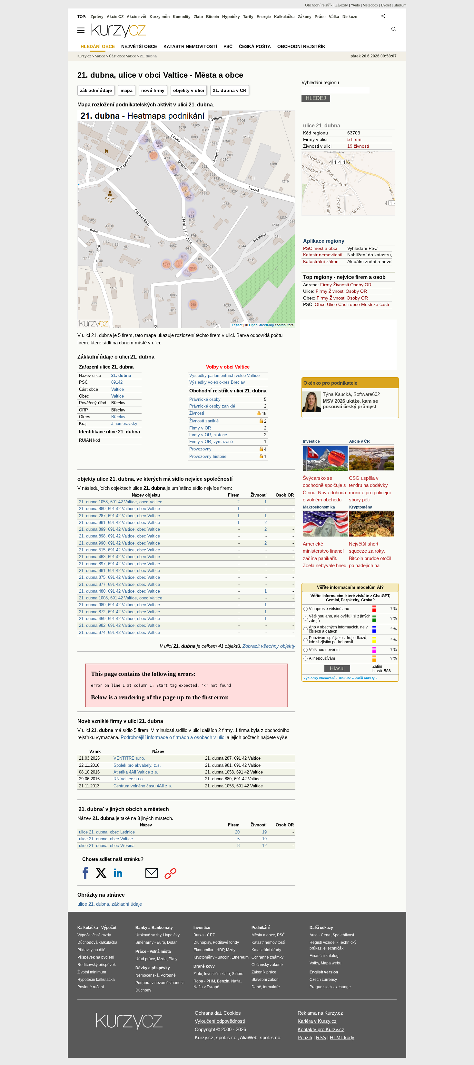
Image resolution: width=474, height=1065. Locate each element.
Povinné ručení (90, 987)
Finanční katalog (324, 955)
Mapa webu (331, 963)
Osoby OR (360, 284)
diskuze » (346, 678)
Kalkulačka (284, 17)
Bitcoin (212, 17)
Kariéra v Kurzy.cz (317, 1021)
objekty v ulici (188, 90)
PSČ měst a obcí (320, 248)
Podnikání (261, 927)
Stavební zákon (265, 979)
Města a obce (263, 935)
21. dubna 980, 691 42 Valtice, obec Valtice (119, 604)
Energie (264, 17)
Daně (256, 987)
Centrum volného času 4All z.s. (143, 786)
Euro (161, 942)
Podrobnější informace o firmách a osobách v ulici (173, 737)
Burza (198, 935)
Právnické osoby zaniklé (212, 406)
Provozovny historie (207, 456)
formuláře (271, 987)
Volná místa (160, 951)
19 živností (358, 146)
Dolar (172, 942)
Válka (334, 17)
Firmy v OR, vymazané (211, 441)
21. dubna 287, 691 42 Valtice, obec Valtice (119, 515)
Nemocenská (147, 975)
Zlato (198, 17)
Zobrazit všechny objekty (268, 646)
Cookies (232, 1013)
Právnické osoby (205, 399)
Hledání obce (98, 46)
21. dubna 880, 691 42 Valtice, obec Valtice (119, 508)
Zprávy (97, 17)
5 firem (354, 139)
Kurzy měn (160, 17)
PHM (210, 981)
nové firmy (152, 90)
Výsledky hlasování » (320, 678)
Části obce (349, 304)
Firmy (326, 284)
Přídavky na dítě (91, 950)
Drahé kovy (204, 966)
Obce (320, 304)
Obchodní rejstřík (318, 5)
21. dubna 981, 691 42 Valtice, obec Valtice (119, 522)
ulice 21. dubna (321, 125)
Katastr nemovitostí (322, 254)
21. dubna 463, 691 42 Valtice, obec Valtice (119, 556)
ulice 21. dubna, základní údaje (109, 904)
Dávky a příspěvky (152, 968)
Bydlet (386, 5)
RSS (321, 1037)
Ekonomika (203, 950)
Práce (320, 17)
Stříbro (237, 973)
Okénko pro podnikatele (330, 383)
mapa (127, 90)
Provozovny (200, 449)
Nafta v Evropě (206, 987)
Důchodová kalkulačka (97, 942)
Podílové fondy (226, 942)
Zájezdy (341, 5)
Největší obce (139, 46)
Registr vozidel (323, 942)
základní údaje (96, 90)
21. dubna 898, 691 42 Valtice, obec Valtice (119, 536)
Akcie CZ (115, 17)
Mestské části (375, 304)
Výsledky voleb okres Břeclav (217, 382)
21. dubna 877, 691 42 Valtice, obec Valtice (119, 584)
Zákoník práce (264, 972)
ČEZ (211, 935)
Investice (311, 441)
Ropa (198, 981)
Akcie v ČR (359, 441)
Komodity (182, 17)
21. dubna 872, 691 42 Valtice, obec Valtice (119, 611)
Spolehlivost (343, 935)
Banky (141, 927)
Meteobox (370, 5)
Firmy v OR (200, 428)
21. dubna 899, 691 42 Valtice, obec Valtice (119, 529)
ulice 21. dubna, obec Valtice (106, 838)
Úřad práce (145, 959)
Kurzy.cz (84, 56)
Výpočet (108, 927)
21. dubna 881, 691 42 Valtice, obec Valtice (119, 570)
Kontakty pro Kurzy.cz (321, 1029)
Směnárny (144, 942)
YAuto (355, 5)
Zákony (304, 17)
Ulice (332, 304)
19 (264, 832)
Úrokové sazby (148, 935)
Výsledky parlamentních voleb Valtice (224, 375)
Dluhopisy (202, 942)
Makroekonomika (319, 507)
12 (264, 845)
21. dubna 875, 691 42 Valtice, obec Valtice (119, 577)
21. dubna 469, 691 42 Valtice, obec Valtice (119, 618)
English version (324, 972)
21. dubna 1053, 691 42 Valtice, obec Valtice (120, 501)
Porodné (168, 975)
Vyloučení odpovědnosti (220, 1021)
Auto (314, 935)
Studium (400, 5)
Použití (305, 1037)
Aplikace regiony (323, 241)
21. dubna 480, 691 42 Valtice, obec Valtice (119, 591)
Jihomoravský (124, 423)
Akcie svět (136, 17)
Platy (173, 959)
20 (237, 832)
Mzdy (230, 950)
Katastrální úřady (266, 950)
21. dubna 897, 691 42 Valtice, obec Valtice (119, 563)
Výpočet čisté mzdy (94, 935)
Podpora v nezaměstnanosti (159, 983)
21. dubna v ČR (229, 90)
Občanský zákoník (267, 964)
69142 (117, 382)
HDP (220, 950)
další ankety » (366, 678)
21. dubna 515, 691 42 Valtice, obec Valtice (119, 549)
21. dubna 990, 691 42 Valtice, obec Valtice (119, 543)
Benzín (223, 981)
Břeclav (118, 416)
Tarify (248, 17)
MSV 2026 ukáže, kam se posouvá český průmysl (350, 403)
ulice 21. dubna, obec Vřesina (106, 845)
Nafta (236, 981)
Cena (326, 935)
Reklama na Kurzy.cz (320, 1013)
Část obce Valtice (122, 56)
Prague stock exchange (330, 987)
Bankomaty (162, 927)
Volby (314, 963)
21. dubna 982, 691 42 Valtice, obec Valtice (119, 625)
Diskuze (349, 17)
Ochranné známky (267, 957)
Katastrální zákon (321, 261)
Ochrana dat (208, 1013)
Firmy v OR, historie (208, 434)
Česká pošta (255, 46)
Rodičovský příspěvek (96, 964)
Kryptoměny (360, 507)
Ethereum (240, 957)
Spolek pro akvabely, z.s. (137, 765)
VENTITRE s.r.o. (129, 758)
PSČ (227, 46)
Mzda (162, 959)
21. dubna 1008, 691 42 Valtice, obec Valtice (120, 598)
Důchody (143, 990)
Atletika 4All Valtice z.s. (136, 772)
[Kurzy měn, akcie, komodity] (130, 1024)
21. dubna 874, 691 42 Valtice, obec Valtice (119, 632)
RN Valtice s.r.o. (129, 778)
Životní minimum (91, 972)
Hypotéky (231, 17)
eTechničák (333, 948)
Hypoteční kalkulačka (96, 979)
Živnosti (196, 413)
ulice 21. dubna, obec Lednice (107, 832)
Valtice (117, 389)
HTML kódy (342, 1037)
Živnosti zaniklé (204, 421)
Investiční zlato (217, 973)
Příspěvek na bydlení (95, 957)
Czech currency (323, 979)
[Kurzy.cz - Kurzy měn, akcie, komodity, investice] (119, 36)
